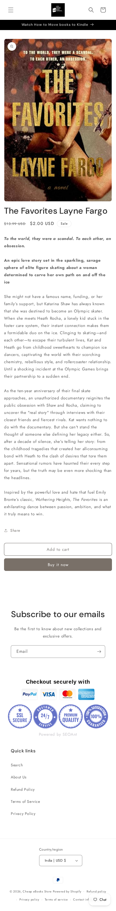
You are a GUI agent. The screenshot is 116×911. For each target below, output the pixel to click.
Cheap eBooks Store (37, 891)
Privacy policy (29, 899)
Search (17, 765)
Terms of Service (25, 801)
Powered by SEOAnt (58, 734)
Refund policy (96, 891)
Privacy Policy (23, 813)
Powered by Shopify (67, 891)
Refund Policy (23, 789)
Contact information (87, 899)
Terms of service (56, 899)
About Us (19, 777)
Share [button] (15, 530)
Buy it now (58, 565)
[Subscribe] (99, 651)
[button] (11, 10)
